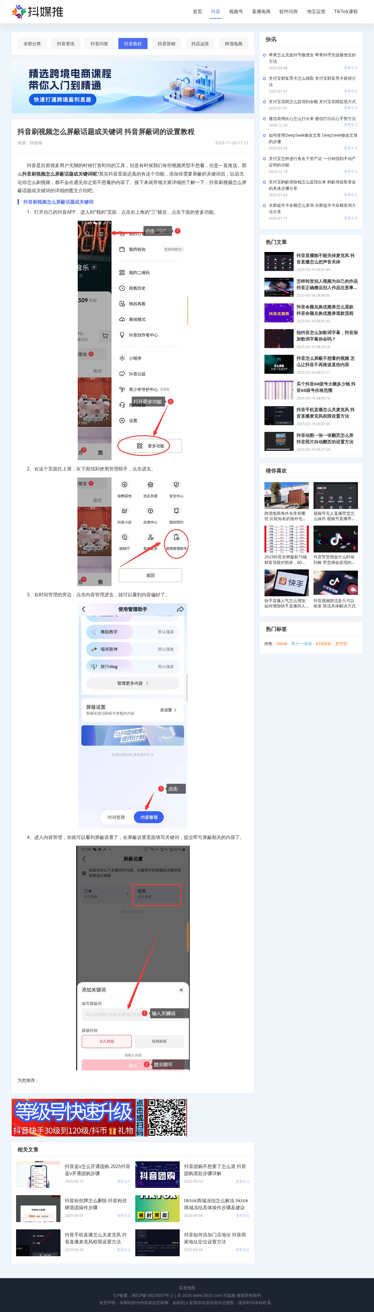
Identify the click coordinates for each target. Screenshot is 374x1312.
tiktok (282, 643)
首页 (197, 11)
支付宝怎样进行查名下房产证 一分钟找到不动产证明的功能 (312, 162)
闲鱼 (268, 643)
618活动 (323, 643)
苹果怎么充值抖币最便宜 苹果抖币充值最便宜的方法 (312, 58)
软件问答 (288, 11)
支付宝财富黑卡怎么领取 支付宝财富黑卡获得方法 (312, 81)
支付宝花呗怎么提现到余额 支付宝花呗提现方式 (312, 101)
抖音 (215, 11)
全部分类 (32, 43)
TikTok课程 (346, 11)
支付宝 (341, 643)
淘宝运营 (316, 11)
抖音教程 (133, 43)
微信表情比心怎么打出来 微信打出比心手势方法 (312, 118)
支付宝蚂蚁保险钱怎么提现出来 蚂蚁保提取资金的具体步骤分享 (312, 185)
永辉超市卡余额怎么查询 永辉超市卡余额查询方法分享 (312, 208)
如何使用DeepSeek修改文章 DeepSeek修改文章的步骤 (313, 138)
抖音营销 (166, 43)
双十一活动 (301, 643)
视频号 (236, 11)
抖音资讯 (66, 43)
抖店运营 (200, 43)
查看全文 (351, 67)
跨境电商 (234, 43)
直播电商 (261, 11)
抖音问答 (99, 43)
